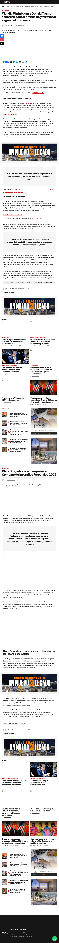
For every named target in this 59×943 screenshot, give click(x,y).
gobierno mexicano (9, 114)
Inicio (3, 6)
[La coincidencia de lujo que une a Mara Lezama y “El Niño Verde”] (4, 423)
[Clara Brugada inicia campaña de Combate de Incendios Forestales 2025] (15, 328)
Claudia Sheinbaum (20, 282)
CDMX (5, 723)
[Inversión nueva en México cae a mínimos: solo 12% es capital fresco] (4, 441)
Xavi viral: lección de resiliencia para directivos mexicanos (18, 414)
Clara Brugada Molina (14, 723)
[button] (3, 2)
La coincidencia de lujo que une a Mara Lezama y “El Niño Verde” (18, 423)
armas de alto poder (8, 282)
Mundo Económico (35, 337)
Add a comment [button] (10, 292)
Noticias (7, 6)
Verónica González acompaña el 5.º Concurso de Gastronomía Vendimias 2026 (19, 432)
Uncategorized (5, 10)
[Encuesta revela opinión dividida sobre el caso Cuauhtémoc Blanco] (15, 356)
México (26, 103)
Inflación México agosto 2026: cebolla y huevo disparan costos (18, 449)
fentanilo (29, 282)
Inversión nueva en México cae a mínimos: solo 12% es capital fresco (19, 441)
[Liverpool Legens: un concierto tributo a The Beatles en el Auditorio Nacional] (43, 828)
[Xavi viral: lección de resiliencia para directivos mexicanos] (4, 414)
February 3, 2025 (38, 93)
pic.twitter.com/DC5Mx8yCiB (12, 215)
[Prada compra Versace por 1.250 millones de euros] (15, 387)
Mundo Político (5, 365)
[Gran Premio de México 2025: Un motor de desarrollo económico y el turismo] (43, 328)
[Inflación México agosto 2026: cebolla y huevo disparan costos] (4, 449)
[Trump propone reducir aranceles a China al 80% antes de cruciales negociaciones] (43, 387)
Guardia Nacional (38, 282)
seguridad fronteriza (49, 282)
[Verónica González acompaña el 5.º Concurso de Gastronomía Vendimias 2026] (4, 432)
